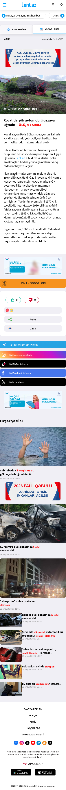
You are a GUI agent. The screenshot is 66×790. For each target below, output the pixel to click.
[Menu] (4, 5)
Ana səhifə (47, 39)
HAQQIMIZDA (33, 728)
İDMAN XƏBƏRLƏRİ (33, 283)
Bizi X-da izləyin (16, 382)
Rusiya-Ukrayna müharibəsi (23, 15)
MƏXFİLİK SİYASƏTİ (33, 734)
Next (62, 16)
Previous (3, 16)
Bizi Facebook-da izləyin (20, 373)
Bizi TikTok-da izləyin (18, 364)
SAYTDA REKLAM (33, 709)
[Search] (61, 4)
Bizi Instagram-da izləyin (20, 355)
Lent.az (20, 158)
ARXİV (33, 721)
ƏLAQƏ (33, 715)
